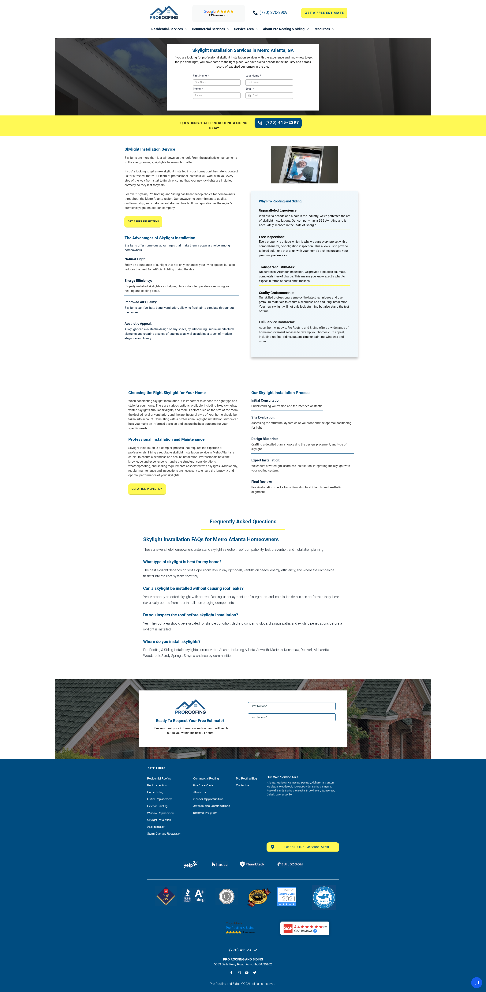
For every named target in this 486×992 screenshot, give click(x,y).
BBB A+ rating (328, 220)
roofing (277, 337)
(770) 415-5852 (243, 950)
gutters (297, 337)
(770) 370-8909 (273, 12)
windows (332, 337)
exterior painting (314, 337)
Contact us (242, 785)
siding (287, 337)
